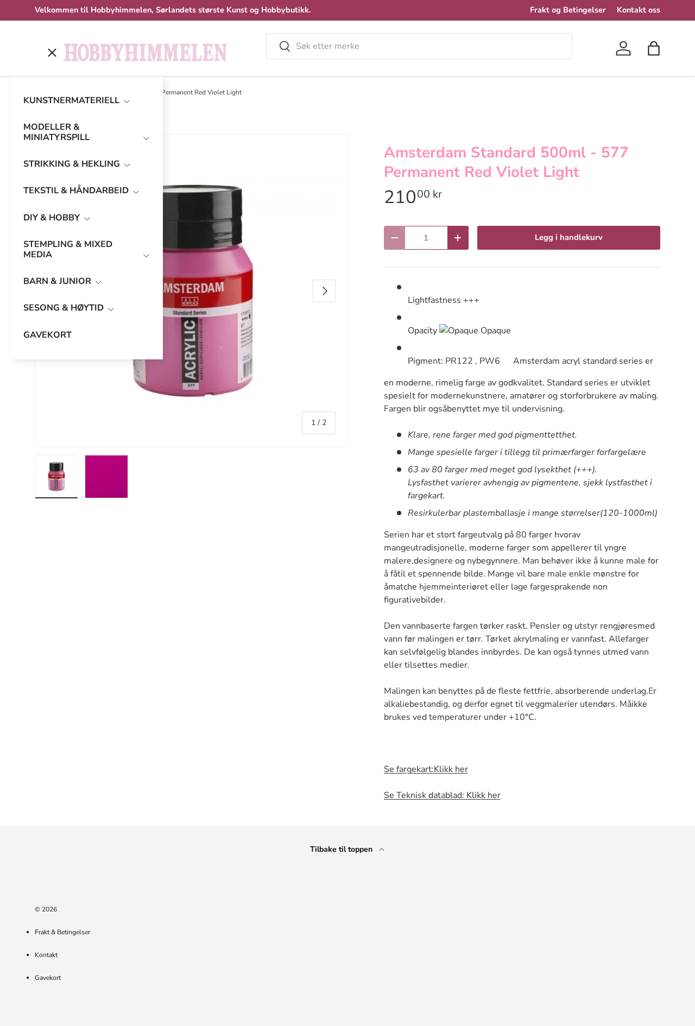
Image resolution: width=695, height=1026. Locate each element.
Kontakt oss (638, 9)
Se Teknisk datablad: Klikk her (442, 795)
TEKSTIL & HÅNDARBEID (76, 191)
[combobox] (419, 46)
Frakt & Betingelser (62, 932)
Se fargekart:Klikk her (426, 769)
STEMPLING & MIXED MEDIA (67, 249)
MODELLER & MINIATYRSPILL (56, 132)
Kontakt (46, 955)
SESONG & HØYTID (63, 308)
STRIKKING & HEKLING (71, 164)
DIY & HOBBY (51, 218)
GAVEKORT (47, 335)
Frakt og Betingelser (568, 9)
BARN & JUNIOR (57, 281)
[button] (654, 48)
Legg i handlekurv (569, 237)
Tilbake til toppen (342, 849)
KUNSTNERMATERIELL (71, 100)
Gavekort (48, 977)
